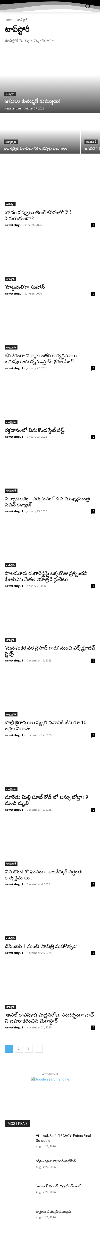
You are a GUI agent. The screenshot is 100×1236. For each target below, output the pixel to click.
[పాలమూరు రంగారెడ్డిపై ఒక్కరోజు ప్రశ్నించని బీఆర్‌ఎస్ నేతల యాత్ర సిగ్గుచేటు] (50, 544)
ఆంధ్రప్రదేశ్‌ (91, 141)
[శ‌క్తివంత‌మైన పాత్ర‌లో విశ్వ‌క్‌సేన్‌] (18, 1168)
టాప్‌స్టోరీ (10, 94)
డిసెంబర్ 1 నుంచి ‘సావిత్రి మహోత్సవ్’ (41, 946)
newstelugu (13, 225)
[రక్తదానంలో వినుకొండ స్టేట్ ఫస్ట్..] (50, 401)
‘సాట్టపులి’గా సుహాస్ (25, 287)
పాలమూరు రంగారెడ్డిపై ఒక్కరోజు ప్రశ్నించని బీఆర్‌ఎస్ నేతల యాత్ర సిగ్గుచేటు (46, 576)
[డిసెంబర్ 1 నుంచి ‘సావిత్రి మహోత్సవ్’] (50, 917)
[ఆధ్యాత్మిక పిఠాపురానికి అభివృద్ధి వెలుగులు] (40, 134)
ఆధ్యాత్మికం (10, 141)
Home (9, 20)
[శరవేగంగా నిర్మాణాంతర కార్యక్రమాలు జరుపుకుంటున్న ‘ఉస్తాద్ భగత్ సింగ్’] (50, 327)
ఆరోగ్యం (10, 204)
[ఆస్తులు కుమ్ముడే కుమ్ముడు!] (50, 81)
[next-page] (39, 1049)
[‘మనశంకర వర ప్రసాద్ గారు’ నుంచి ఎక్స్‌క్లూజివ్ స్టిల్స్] (50, 619)
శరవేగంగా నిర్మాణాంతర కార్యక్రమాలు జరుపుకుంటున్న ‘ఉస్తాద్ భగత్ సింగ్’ (41, 359)
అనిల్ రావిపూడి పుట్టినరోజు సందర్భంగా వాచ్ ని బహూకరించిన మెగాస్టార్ (49, 1018)
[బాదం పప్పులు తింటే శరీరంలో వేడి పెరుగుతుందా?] (50, 183)
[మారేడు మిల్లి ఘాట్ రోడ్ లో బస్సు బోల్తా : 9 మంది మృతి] (50, 768)
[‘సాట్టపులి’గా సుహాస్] (50, 258)
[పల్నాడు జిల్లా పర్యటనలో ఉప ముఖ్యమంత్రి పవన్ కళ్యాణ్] (50, 470)
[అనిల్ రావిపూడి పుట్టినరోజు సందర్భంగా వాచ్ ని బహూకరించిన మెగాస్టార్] (50, 986)
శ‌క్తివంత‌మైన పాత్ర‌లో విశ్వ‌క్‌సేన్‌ (56, 1161)
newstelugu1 (14, 368)
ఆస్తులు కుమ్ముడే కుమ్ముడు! (54, 1211)
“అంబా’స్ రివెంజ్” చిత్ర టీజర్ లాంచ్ (58, 1186)
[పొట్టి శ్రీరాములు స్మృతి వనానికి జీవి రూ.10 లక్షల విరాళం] (50, 693)
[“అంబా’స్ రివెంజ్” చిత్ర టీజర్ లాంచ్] (18, 1193)
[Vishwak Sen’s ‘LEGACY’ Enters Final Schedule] (18, 1143)
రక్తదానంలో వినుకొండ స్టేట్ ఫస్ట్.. (36, 430)
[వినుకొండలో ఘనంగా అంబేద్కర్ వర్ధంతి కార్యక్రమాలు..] (50, 843)
